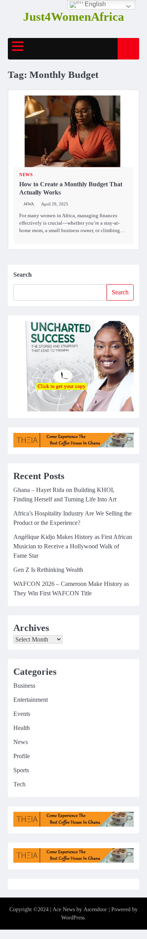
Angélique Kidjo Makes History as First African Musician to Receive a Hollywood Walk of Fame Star (72, 546)
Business (24, 685)
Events (21, 713)
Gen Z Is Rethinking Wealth (48, 569)
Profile (21, 756)
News (26, 175)
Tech (19, 784)
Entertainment (30, 699)
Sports (21, 770)
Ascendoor (95, 909)
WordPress (73, 918)
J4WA (29, 204)
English (94, 4)
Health (21, 728)
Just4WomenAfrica (73, 16)
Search (22, 274)
